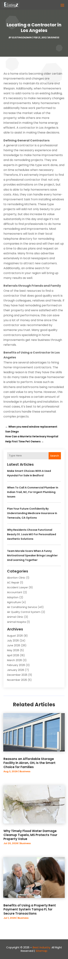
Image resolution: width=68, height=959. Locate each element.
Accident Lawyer (17, 587)
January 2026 (15, 670)
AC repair (13, 582)
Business (53, 37)
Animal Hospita (16, 622)
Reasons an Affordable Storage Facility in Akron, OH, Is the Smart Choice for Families (29, 763)
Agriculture (14, 602)
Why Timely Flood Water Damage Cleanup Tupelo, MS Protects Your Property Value (30, 835)
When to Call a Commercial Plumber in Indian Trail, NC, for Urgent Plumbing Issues (32, 492)
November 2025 (17, 680)
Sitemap (41, 951)
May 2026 (13, 650)
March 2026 (14, 660)
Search (54, 456)
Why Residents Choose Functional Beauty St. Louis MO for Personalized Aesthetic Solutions (31, 534)
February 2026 (16, 665)
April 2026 (13, 655)
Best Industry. (42, 947)
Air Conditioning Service (22, 607)
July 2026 (13, 640)
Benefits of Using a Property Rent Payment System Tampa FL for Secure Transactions (29, 909)
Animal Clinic (15, 617)
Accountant (14, 592)
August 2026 (15, 635)
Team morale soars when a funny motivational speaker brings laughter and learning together (32, 555)
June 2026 (13, 645)
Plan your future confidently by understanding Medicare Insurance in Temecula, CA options (32, 513)
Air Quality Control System (23, 612)
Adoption (12, 597)
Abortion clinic (16, 577)
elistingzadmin (22, 37)
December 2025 (17, 675)
